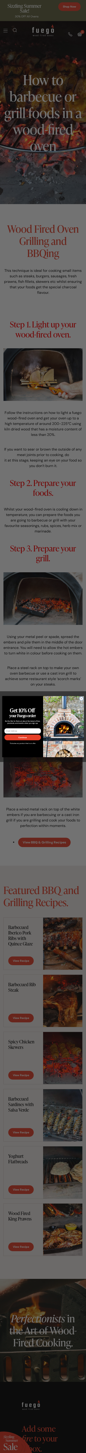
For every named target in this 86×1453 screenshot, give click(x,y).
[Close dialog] (81, 698)
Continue (22, 737)
